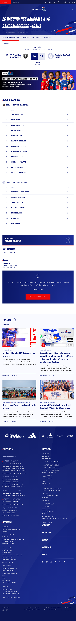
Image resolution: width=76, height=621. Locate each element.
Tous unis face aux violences (12, 555)
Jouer (5, 527)
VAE (3, 578)
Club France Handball (10, 510)
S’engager (7, 547)
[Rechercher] (73, 9)
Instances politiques (49, 467)
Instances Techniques (49, 472)
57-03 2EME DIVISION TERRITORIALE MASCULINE (51, 31)
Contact (29, 607)
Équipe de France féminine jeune (13, 504)
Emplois (6, 586)
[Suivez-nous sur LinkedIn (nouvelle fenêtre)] (72, 2)
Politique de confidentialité (50, 609)
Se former (7, 566)
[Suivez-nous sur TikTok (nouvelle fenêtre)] (74, 2)
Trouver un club (8, 544)
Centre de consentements (67, 610)
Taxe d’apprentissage (9, 583)
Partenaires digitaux (9, 559)
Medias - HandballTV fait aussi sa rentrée (18, 355)
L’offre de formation (9, 568)
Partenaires (47, 522)
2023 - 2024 (17, 31)
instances (4, 2)
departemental (25, 31)
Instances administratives (50, 470)
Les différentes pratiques (11, 529)
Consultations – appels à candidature (54, 518)
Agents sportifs (47, 479)
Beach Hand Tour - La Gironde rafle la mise (19, 407)
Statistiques (36, 38)
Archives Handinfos (48, 511)
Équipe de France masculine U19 (13, 468)
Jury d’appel (46, 500)
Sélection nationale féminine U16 (13, 486)
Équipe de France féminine (11, 479)
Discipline (45, 486)
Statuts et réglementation (51, 490)
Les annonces (7, 589)
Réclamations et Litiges (50, 495)
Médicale (45, 498)
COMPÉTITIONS (46, 483)
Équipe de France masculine (11, 463)
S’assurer (5, 536)
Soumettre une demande (10, 594)
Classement (25, 38)
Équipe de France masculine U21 (13, 466)
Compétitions (11, 31)
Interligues (51, 402)
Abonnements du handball (51, 461)
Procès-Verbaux (47, 509)
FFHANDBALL (47, 454)
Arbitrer (5, 532)
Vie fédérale (46, 449)
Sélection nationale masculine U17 (14, 471)
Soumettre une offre (9, 591)
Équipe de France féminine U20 (12, 482)
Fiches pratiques (47, 516)
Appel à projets (7, 562)
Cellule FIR (6, 580)
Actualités (47, 38)
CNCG (43, 481)
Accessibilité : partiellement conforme (52, 607)
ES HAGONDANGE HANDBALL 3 (13, 56)
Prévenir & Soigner (8, 534)
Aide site (37, 607)
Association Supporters (10, 515)
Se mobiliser (6, 552)
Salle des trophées (8, 513)
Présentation (46, 456)
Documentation (48, 504)
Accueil (4, 31)
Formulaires (46, 514)
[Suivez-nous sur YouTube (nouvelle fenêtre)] (69, 2)
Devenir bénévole (8, 557)
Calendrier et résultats (10, 38)
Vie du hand (7, 522)
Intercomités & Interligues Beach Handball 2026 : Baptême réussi (55, 407)
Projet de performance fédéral (13, 539)
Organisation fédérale (51, 465)
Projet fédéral (47, 459)
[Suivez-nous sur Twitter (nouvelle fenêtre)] (67, 2)
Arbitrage (45, 493)
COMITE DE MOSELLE (35, 31)
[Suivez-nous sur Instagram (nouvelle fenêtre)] (65, 2)
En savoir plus (38, 289)
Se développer (7, 550)
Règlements (46, 506)
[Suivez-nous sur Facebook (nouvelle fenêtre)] (62, 2)
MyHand (45, 540)
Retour (6, 43)
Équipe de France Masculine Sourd (14, 473)
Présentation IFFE (8, 571)
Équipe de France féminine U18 (12, 484)
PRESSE (44, 555)
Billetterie (46, 533)
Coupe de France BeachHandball (20, 402)
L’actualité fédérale (8, 350)
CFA (3, 575)
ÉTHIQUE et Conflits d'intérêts (52, 488)
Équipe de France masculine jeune (14, 495)
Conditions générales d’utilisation (32, 609)
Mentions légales (69, 607)
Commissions (48, 476)
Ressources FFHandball (12, 597)
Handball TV (46, 547)
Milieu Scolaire (7, 541)
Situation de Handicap (9, 573)
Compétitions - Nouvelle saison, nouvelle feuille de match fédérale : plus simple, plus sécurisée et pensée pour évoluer (56, 358)
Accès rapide (16, 2)
